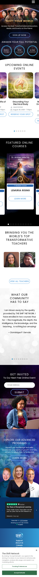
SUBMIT (19, 392)
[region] (19, 562)
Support (19, 540)
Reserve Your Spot (21, 114)
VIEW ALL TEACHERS (19, 281)
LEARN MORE (20, 198)
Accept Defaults (19, 573)
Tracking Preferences (19, 566)
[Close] (36, 550)
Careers (19, 545)
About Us (19, 543)
